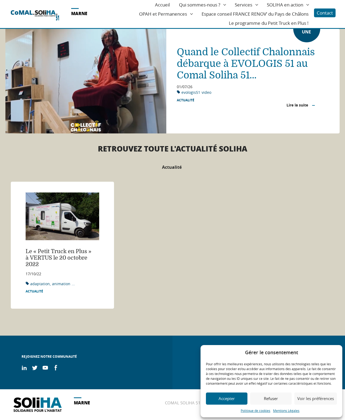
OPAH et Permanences (163, 14)
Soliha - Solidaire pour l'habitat (35, 15)
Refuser (271, 398)
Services (243, 5)
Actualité (185, 100)
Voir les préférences (315, 398)
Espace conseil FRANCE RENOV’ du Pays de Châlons (255, 14)
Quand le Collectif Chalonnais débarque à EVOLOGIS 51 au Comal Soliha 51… (246, 64)
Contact (325, 13)
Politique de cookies (255, 410)
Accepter (227, 398)
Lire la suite (297, 105)
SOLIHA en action (285, 5)
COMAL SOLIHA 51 (183, 402)
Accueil (162, 5)
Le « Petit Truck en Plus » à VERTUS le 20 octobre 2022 (58, 257)
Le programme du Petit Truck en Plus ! (269, 23)
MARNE (79, 13)
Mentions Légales (286, 410)
